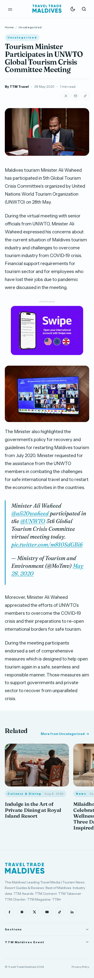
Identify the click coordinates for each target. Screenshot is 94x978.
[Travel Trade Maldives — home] (47, 9)
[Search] (84, 9)
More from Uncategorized (63, 734)
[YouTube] (47, 912)
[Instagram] (22, 912)
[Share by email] (75, 96)
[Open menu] (10, 9)
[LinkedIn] (72, 912)
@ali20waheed (30, 513)
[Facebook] (9, 912)
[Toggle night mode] (72, 9)
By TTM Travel (17, 87)
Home (9, 27)
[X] (34, 912)
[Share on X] (66, 96)
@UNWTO (32, 521)
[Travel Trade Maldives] (25, 868)
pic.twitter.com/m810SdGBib (47, 544)
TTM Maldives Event (24, 942)
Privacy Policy (80, 967)
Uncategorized (30, 27)
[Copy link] (85, 96)
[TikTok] (59, 912)
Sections (13, 929)
